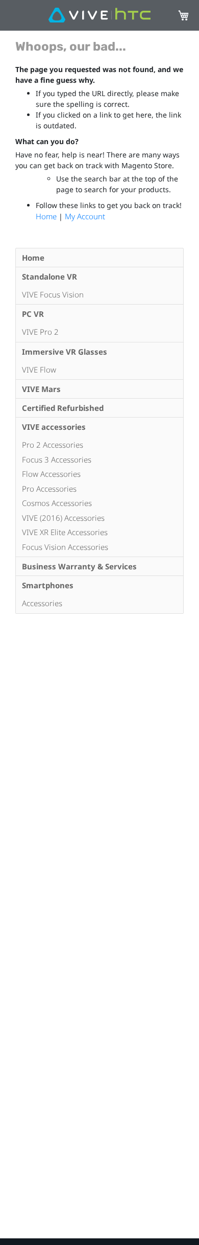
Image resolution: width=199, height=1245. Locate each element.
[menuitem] (99, 257)
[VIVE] (99, 16)
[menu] (99, 430)
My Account (85, 216)
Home (47, 216)
